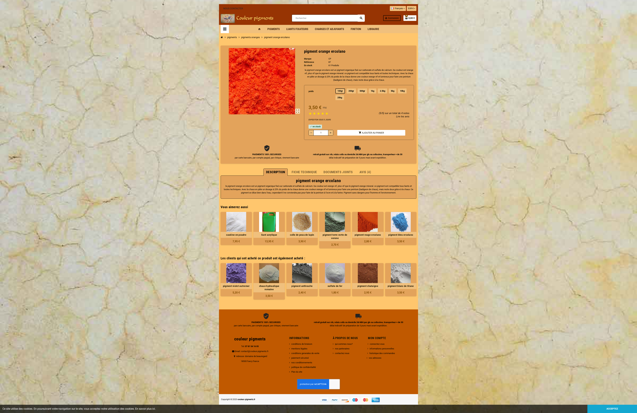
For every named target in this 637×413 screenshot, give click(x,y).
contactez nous (342, 353)
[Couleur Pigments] (247, 18)
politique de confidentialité (303, 367)
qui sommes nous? (344, 344)
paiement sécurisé (300, 358)
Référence (309, 62)
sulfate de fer (335, 286)
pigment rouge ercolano (368, 235)
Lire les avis (402, 116)
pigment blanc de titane (401, 286)
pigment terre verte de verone (335, 236)
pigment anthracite (302, 286)
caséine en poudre (236, 235)
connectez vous (377, 344)
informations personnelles (382, 348)
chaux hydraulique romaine (269, 288)
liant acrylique (269, 235)
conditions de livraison (301, 344)
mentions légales (299, 348)
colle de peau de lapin (302, 235)
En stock (308, 65)
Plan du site (296, 372)
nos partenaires (342, 348)
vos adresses (375, 358)
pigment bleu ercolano (400, 235)
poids (311, 91)
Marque (307, 59)
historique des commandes (382, 353)
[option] (236, 281)
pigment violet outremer (236, 286)
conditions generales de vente (305, 353)
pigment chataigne (367, 286)
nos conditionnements (301, 362)
